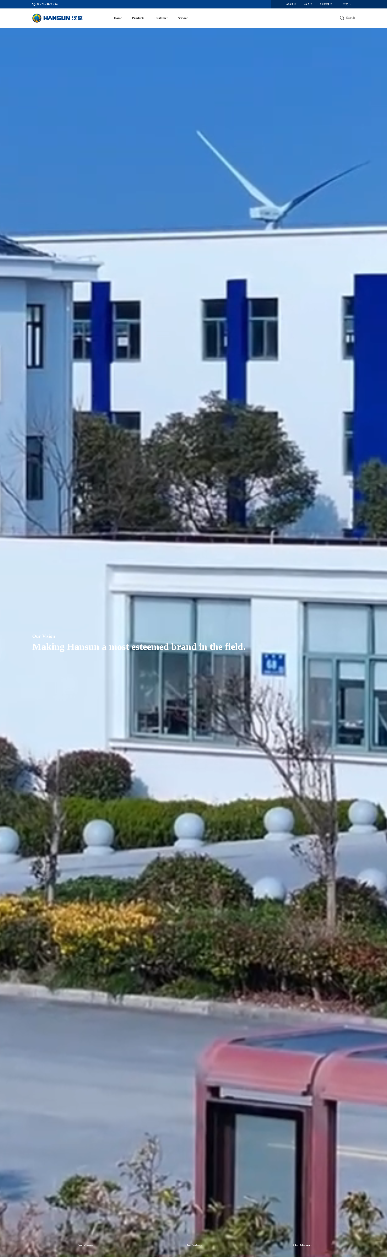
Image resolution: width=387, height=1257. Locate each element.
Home (118, 18)
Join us (308, 3)
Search (350, 17)
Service (183, 18)
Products (138, 18)
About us (291, 3)
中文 (345, 4)
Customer (161, 18)
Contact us (326, 3)
